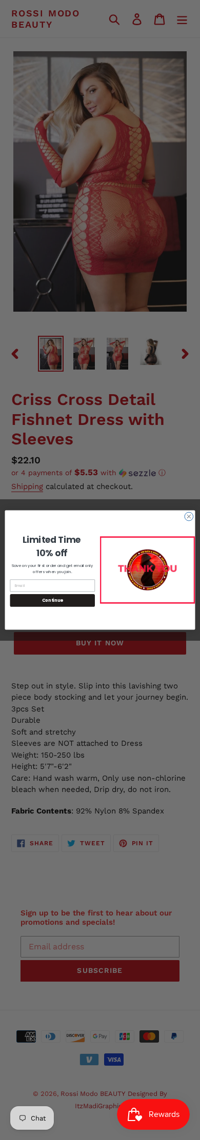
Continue (52, 600)
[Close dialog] (189, 516)
